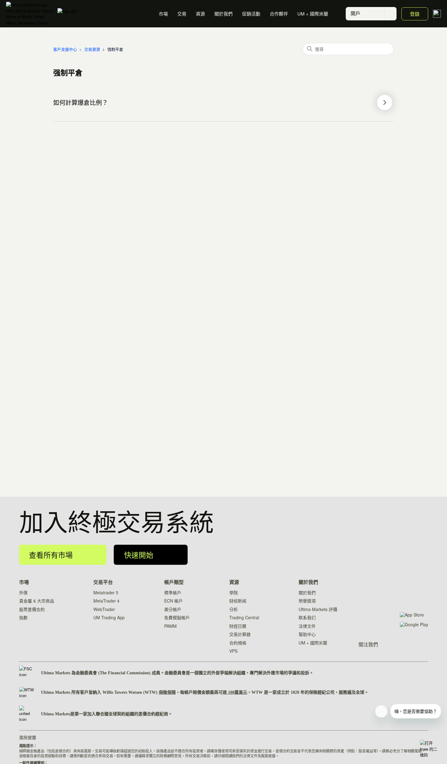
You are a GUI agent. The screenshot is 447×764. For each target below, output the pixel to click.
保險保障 (167, 692)
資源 (200, 13)
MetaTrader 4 (106, 601)
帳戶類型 (174, 582)
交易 (181, 13)
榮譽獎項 (307, 601)
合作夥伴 (279, 13)
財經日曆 (237, 626)
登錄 (415, 13)
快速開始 (138, 554)
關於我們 (223, 13)
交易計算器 (240, 634)
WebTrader (104, 609)
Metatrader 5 (105, 592)
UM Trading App (109, 617)
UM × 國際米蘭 (312, 13)
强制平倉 (115, 49)
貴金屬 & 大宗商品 (36, 601)
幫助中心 (307, 634)
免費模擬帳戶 (177, 617)
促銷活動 (251, 13)
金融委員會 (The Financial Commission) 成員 (118, 673)
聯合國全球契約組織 (115, 714)
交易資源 (92, 49)
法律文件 (307, 626)
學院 (233, 592)
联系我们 (307, 617)
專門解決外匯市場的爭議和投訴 (279, 673)
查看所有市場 (51, 554)
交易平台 (103, 582)
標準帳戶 (172, 592)
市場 (163, 13)
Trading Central (244, 617)
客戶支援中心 (65, 49)
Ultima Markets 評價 (318, 609)
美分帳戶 (172, 609)
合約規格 (237, 643)
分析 (233, 609)
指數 (23, 617)
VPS (233, 651)
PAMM (170, 626)
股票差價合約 (32, 609)
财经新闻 (237, 601)
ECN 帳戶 (173, 601)
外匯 (23, 592)
